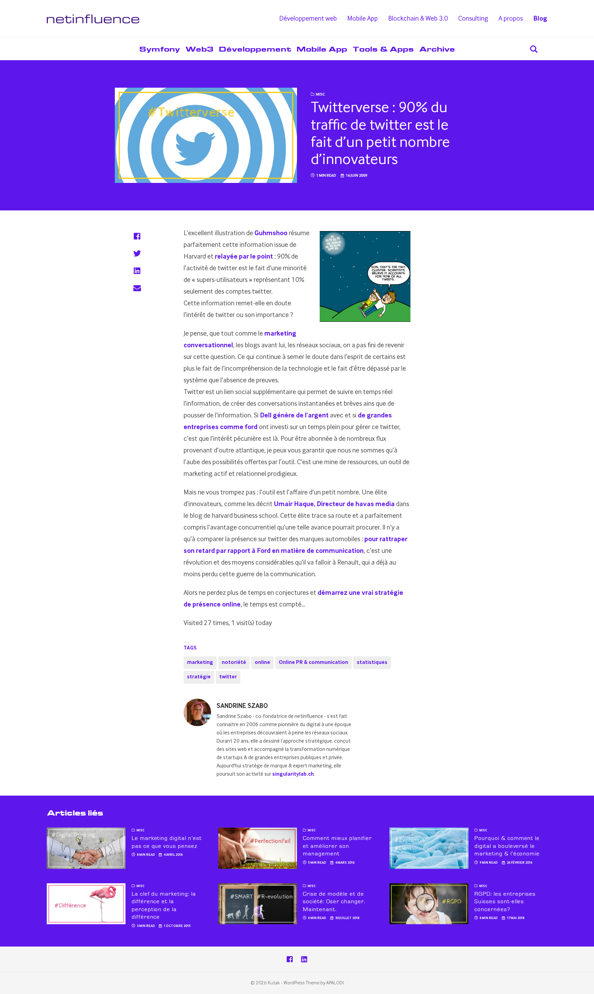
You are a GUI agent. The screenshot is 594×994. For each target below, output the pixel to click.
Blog (540, 18)
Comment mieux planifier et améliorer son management (337, 845)
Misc (320, 94)
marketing (200, 662)
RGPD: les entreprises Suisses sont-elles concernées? (505, 901)
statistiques (372, 662)
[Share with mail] (137, 287)
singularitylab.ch (293, 774)
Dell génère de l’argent (294, 415)
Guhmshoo (270, 233)
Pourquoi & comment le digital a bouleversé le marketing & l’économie (507, 845)
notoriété (234, 662)
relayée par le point (244, 256)
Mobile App (362, 18)
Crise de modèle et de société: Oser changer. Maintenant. (334, 901)
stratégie (199, 677)
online (262, 662)
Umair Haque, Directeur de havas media (334, 504)
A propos (510, 18)
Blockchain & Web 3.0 (418, 18)
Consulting (473, 18)
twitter (228, 677)
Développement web (308, 18)
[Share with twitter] (137, 253)
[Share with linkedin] (137, 270)
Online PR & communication (313, 662)
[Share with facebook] (137, 236)
